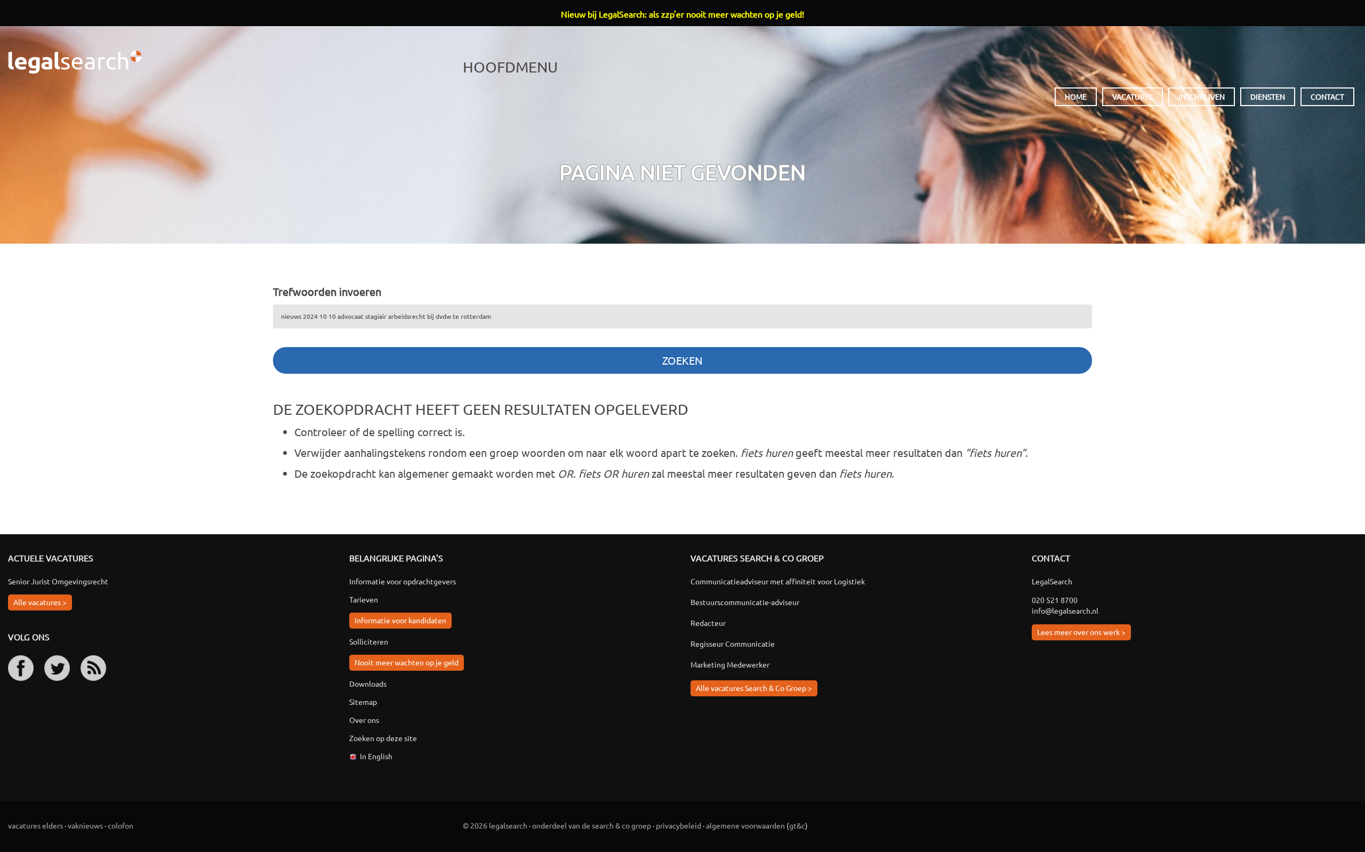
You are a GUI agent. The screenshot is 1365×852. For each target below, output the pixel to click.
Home (1076, 96)
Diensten (1267, 96)
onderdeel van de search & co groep (591, 825)
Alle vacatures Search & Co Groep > (754, 688)
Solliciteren (368, 641)
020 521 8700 (1055, 600)
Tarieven (363, 599)
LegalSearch (74, 62)
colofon (120, 825)
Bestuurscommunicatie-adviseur (744, 602)
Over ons (364, 720)
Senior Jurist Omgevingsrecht (58, 581)
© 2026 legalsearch (495, 825)
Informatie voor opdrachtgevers (402, 581)
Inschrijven (1201, 96)
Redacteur (708, 623)
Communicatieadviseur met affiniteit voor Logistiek (777, 581)
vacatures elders (35, 825)
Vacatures (1132, 96)
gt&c (797, 825)
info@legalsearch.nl (1065, 610)
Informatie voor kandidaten (400, 620)
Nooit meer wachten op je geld (407, 662)
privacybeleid (678, 825)
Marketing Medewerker (729, 664)
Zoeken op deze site (383, 738)
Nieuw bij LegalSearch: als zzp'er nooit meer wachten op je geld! (682, 14)
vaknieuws (85, 825)
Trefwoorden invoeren (327, 291)
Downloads (368, 683)
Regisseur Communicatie (732, 643)
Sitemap (363, 701)
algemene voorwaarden (745, 825)
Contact (1327, 96)
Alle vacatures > (40, 602)
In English (376, 756)
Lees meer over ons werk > (1081, 632)
